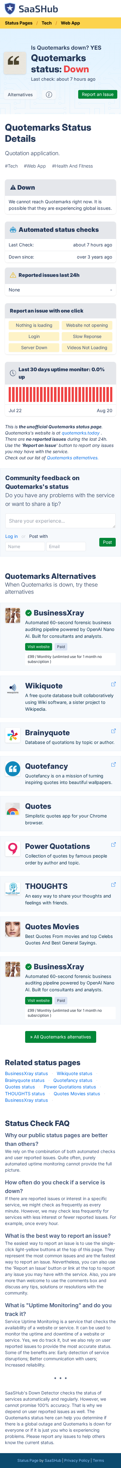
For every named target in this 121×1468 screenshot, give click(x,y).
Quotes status (20, 1086)
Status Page (27, 1460)
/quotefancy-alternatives (30, 759)
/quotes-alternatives (26, 799)
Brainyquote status (25, 1080)
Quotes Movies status (77, 1093)
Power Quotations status (70, 1086)
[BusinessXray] (12, 615)
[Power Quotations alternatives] (12, 848)
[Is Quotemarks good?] (49, 94)
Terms (98, 1460)
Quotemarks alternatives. (73, 457)
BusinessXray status (26, 1073)
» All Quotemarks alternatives (60, 1036)
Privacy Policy (77, 1460)
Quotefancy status (72, 1080)
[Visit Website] (113, 684)
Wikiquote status (74, 1073)
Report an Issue (98, 94)
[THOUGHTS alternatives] (12, 888)
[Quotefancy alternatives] (12, 768)
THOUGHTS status (25, 1093)
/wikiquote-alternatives (29, 679)
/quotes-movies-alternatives (35, 920)
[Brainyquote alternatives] (12, 735)
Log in (12, 536)
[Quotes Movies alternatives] (12, 929)
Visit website (39, 646)
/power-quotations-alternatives (38, 839)
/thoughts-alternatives (28, 879)
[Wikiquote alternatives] (12, 688)
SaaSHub (53, 1460)
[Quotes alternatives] (12, 808)
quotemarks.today (81, 432)
